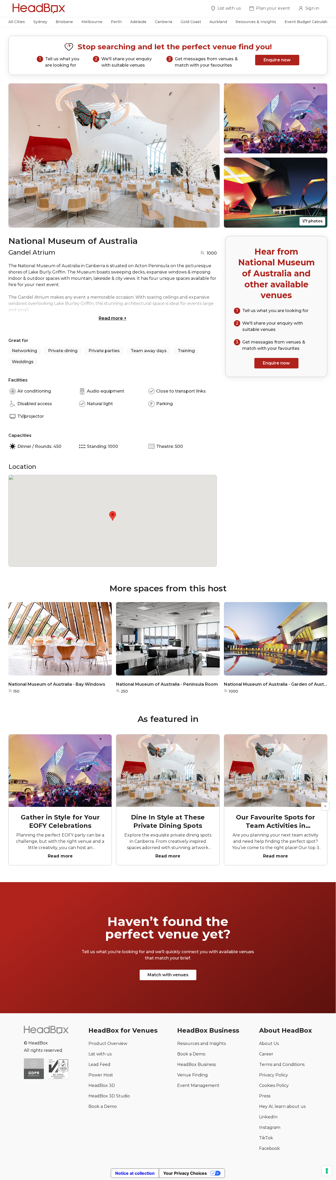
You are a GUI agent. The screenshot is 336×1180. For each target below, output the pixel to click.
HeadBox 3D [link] (101, 1085)
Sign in (312, 8)
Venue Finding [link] (192, 1074)
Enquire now (277, 59)
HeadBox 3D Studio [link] (109, 1095)
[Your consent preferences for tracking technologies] (327, 1171)
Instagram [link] (269, 1127)
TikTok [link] (266, 1137)
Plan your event (273, 8)
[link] (58, 1069)
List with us (229, 8)
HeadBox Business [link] (196, 1064)
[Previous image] (17, 155)
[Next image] (210, 155)
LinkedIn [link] (268, 1116)
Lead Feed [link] (99, 1064)
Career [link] (266, 1054)
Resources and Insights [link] (201, 1043)
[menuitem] (226, 9)
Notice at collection (135, 1173)
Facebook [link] (269, 1148)
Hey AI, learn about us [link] (282, 1106)
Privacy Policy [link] (273, 1074)
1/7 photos (312, 221)
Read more (113, 318)
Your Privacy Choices (185, 1173)
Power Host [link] (100, 1074)
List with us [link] (100, 1054)
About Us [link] (269, 1043)
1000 (212, 253)
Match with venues (168, 974)
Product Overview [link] (107, 1043)
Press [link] (264, 1095)
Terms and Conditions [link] (281, 1064)
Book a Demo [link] (102, 1106)
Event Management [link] (198, 1085)
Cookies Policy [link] (274, 1085)
